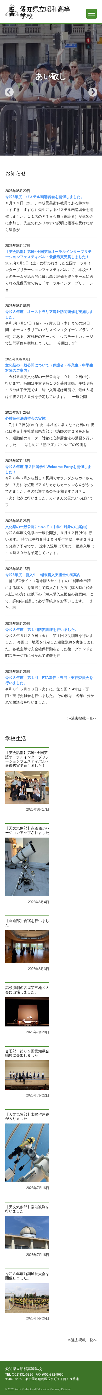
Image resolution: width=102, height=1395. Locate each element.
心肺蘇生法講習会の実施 (25, 418)
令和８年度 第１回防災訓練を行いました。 (41, 630)
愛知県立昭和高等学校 (45, 12)
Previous (6, 90)
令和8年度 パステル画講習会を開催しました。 (44, 197)
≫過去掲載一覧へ (82, 718)
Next (90, 90)
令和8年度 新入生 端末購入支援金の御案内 (43, 575)
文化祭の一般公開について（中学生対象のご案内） (47, 527)
